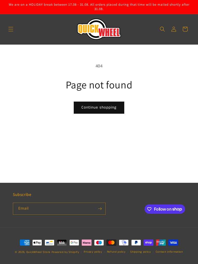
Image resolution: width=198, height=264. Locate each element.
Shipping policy (140, 252)
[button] (10, 29)
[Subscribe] (99, 209)
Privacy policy (93, 252)
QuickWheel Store (38, 252)
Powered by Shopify (65, 252)
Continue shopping (99, 107)
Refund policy (116, 252)
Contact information (169, 252)
